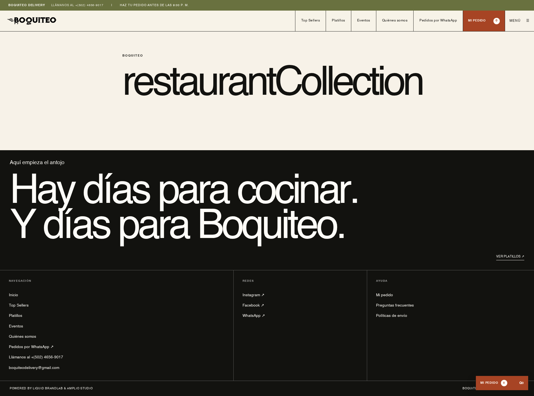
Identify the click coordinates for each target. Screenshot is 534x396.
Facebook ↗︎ (253, 305)
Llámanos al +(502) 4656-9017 (77, 5)
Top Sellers (310, 20)
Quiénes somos (394, 20)
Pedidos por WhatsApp (438, 20)
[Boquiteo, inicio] (147, 21)
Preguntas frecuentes (395, 305)
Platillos (338, 20)
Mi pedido (483, 20)
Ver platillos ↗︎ (510, 256)
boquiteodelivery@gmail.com (34, 368)
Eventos (363, 20)
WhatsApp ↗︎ (254, 316)
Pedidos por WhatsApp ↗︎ (31, 347)
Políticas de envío (391, 316)
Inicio (13, 295)
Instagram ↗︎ (253, 295)
